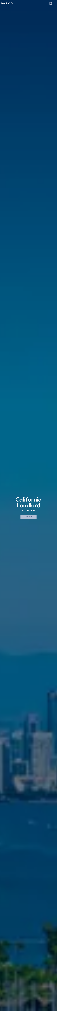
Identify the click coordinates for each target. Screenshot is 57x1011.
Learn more (28, 516)
